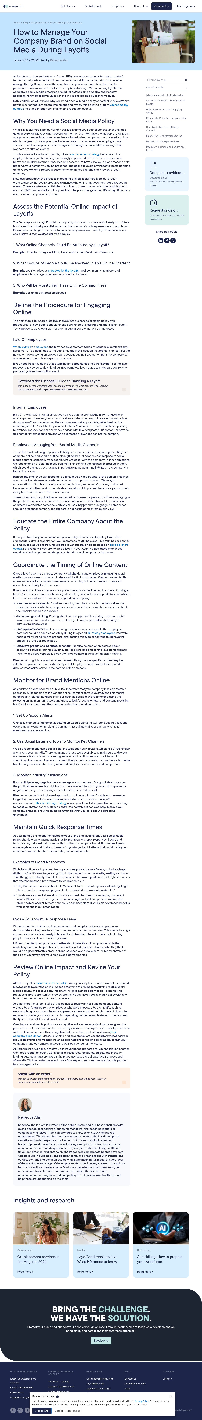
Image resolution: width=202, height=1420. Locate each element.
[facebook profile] (167, 240)
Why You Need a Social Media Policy (164, 95)
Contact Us (161, 6)
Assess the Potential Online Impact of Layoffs (165, 102)
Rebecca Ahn (58, 60)
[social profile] (13, 1410)
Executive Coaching (58, 1381)
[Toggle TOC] (187, 88)
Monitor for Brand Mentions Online (164, 135)
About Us (139, 6)
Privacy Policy (142, 1401)
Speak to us (101, 1341)
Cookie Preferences (67, 1410)
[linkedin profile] (160, 240)
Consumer (168, 1371)
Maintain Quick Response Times (162, 141)
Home (17, 22)
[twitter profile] (173, 240)
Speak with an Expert (135, 1383)
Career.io (167, 1378)
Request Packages (19, 1397)
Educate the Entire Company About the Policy (166, 120)
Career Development (59, 1391)
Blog (25, 22)
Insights (117, 6)
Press (127, 1388)
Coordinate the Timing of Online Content (162, 129)
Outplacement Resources (99, 1378)
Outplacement (39, 22)
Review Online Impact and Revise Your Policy (165, 148)
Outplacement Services (23, 1371)
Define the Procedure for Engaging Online (164, 111)
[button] (171, 1396)
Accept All (42, 1410)
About (128, 1371)
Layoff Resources (95, 1383)
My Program (185, 6)
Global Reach (93, 6)
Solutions (67, 6)
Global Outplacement (21, 1387)
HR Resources (94, 1371)
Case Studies (17, 1392)
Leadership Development (61, 1386)
